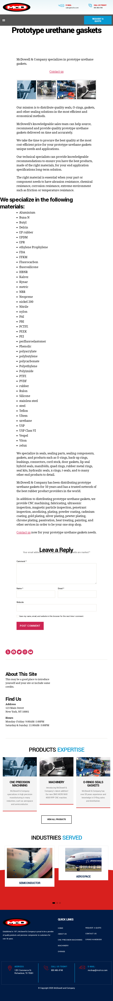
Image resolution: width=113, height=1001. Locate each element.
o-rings (61, 951)
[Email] (30, 651)
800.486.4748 (98, 8)
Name (20, 588)
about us (62, 934)
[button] (3, 20)
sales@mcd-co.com (72, 8)
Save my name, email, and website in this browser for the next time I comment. (51, 616)
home (60, 928)
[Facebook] (13, 651)
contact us (90, 933)
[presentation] (6, 872)
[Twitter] (19, 651)
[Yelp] (8, 651)
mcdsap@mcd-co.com (97, 970)
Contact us (56, 72)
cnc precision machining (70, 939)
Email (61, 588)
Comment (21, 561)
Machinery (63, 945)
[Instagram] (24, 651)
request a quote (93, 928)
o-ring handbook (93, 939)
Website (20, 602)
